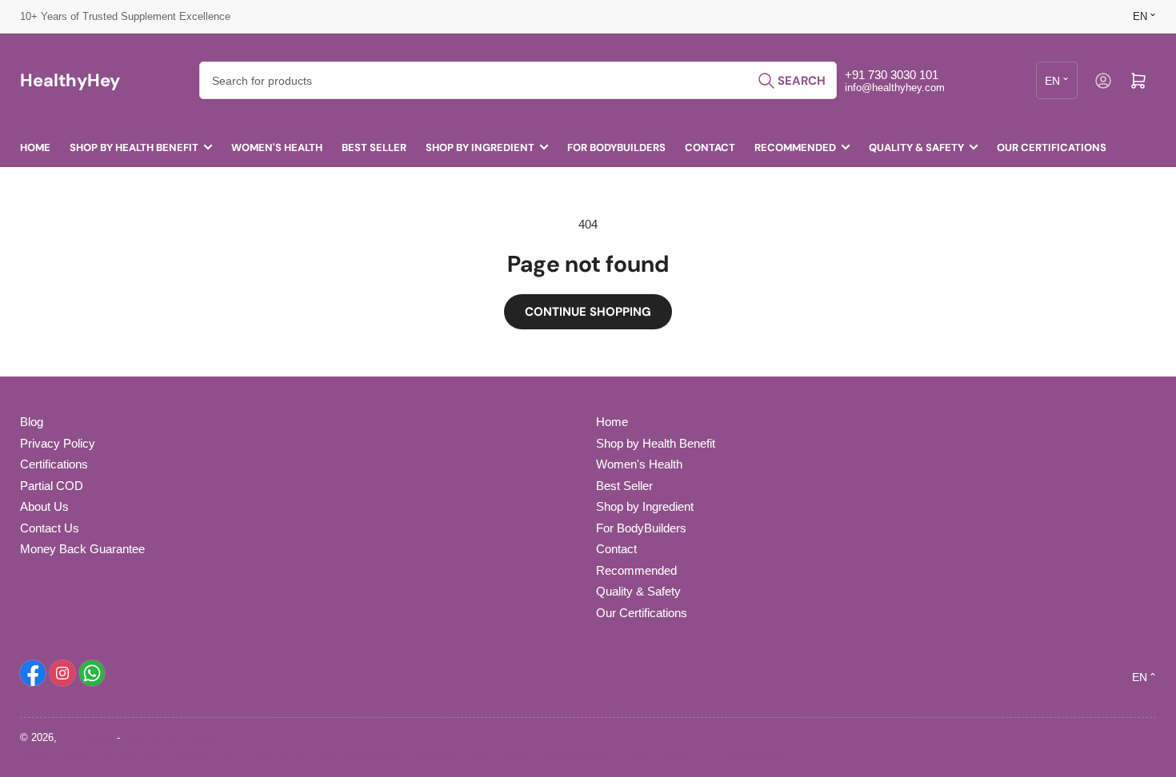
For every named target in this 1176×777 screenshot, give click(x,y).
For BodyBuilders (616, 147)
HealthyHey (87, 737)
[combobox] (518, 80)
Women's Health (276, 147)
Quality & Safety (916, 147)
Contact (710, 147)
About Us (44, 506)
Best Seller (374, 147)
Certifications (54, 464)
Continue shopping (588, 312)
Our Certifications (1051, 147)
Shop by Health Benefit (134, 147)
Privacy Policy (57, 443)
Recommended (795, 147)
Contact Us (49, 528)
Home (35, 147)
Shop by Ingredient (480, 147)
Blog (31, 421)
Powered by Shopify (169, 737)
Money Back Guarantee (82, 549)
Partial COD (51, 485)
